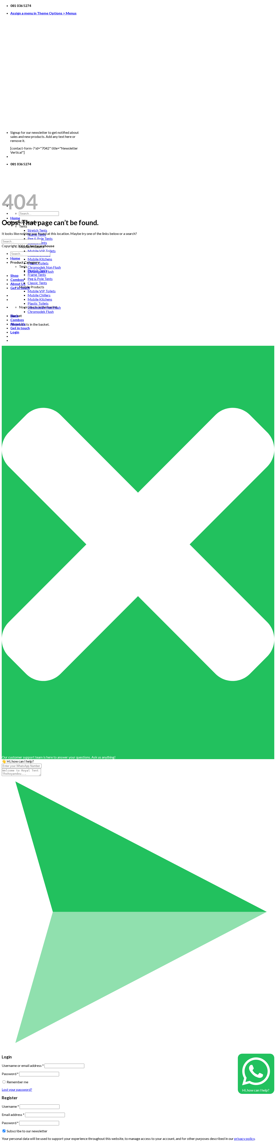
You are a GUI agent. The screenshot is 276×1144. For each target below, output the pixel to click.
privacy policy (244, 1138)
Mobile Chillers (39, 295)
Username (10, 1106)
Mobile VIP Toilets (42, 251)
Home (15, 218)
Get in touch (20, 328)
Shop (14, 275)
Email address (13, 1114)
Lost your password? (17, 1089)
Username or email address (23, 1065)
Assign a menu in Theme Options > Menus (43, 13)
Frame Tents (37, 274)
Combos (17, 279)
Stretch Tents (37, 230)
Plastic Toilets (38, 303)
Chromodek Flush (41, 311)
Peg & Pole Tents (40, 238)
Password (10, 1074)
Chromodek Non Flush (44, 267)
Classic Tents (37, 283)
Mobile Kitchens (40, 259)
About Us (17, 284)
